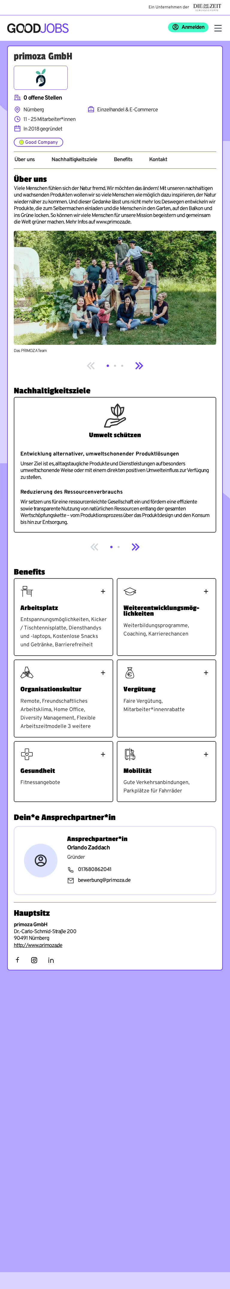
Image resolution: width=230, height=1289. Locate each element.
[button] (108, 366)
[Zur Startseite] (38, 28)
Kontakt (158, 160)
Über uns (24, 160)
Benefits (123, 160)
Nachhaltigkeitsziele (74, 160)
